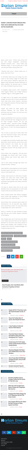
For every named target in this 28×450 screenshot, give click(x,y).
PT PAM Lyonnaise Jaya (20, 235)
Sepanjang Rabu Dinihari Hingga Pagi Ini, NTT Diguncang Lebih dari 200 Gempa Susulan (17, 395)
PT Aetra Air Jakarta (7, 235)
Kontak (3, 445)
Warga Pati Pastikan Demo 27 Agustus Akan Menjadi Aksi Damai (17, 319)
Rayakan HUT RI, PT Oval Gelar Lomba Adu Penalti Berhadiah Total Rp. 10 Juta (17, 311)
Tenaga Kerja (22, 355)
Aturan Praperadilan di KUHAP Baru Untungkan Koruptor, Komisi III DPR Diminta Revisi (17, 359)
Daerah (20, 347)
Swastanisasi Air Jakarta (8, 244)
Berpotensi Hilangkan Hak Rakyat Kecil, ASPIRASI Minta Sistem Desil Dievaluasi (17, 351)
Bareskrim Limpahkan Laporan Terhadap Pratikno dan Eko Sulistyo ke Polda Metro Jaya (16, 379)
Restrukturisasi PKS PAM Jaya (9, 241)
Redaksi (3, 440)
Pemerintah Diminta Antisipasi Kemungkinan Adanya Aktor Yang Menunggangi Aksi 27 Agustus (16, 335)
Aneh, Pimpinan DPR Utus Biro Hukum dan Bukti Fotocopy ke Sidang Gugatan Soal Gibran (17, 403)
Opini (20, 330)
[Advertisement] (14, 45)
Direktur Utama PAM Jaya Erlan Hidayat (12, 233)
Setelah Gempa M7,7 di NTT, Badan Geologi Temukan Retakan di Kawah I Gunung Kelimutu (17, 343)
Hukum (20, 363)
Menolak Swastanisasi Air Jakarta (10, 247)
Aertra (3, 238)
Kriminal (21, 383)
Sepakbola (21, 315)
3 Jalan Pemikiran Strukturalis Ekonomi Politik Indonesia (16, 327)
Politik (20, 322)
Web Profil (4, 438)
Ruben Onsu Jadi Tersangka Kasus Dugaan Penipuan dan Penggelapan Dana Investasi (16, 387)
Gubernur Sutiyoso (7, 250)
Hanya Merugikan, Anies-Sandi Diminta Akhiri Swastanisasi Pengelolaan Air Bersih (13, 286)
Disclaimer (4, 443)
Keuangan (5, 280)
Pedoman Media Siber (6, 442)
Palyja (9, 238)
